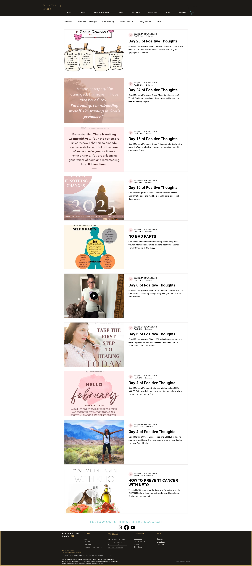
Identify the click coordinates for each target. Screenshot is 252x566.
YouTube (87, 542)
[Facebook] (126, 527)
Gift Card (138, 547)
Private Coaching (115, 548)
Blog (86, 539)
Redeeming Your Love (117, 545)
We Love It (88, 544)
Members (138, 539)
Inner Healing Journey (118, 542)
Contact (160, 544)
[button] (192, 13)
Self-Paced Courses (116, 539)
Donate (137, 544)
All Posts (68, 21)
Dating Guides (144, 21)
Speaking (161, 542)
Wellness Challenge (87, 21)
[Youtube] (132, 527)
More (159, 21)
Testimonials (139, 541)
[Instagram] (119, 527)
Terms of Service (185, 561)
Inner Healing (108, 21)
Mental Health (126, 21)
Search (160, 539)
